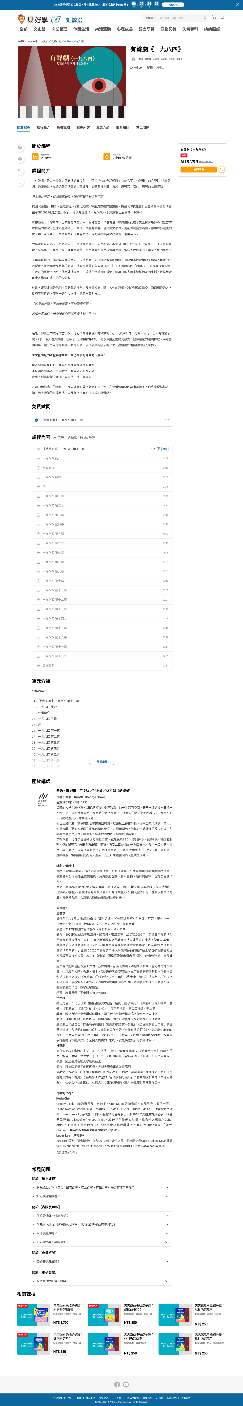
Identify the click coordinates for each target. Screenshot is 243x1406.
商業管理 (59, 29)
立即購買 (199, 169)
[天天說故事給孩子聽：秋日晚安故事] (192, 1315)
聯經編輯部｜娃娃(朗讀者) (135, 1343)
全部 (24, 29)
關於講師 (122, 128)
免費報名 (173, 4)
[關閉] (237, 4)
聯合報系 (147, 1397)
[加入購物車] (221, 169)
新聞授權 (90, 1397)
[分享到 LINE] (20, 159)
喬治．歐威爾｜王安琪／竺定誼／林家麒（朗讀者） (161, 59)
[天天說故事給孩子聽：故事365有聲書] (50, 1315)
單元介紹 (103, 128)
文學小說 (56, 41)
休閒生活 (81, 29)
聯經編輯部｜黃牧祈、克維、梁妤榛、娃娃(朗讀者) (68, 1314)
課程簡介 (43, 128)
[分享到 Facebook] (20, 147)
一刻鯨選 (148, 18)
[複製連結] (20, 171)
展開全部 (102, 761)
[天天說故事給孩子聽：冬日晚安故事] (121, 1344)
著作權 (117, 1397)
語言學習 (147, 29)
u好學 (21, 41)
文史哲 (39, 29)
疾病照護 (212, 29)
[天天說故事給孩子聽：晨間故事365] (121, 1315)
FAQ (69, 1397)
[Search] (205, 18)
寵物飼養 (168, 29)
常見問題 (142, 128)
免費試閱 (63, 128)
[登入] (222, 17)
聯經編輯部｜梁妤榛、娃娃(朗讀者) (210, 1314)
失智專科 (190, 29)
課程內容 (83, 128)
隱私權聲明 (133, 1397)
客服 (79, 1397)
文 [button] (159, 449)
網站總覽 (185, 1397)
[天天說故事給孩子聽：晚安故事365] (50, 1344)
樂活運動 (103, 29)
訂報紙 (159, 1397)
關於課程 (23, 128)
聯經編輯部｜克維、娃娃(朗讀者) (209, 1343)
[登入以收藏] (20, 182)
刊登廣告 (57, 1397)
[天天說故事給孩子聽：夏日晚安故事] (192, 1344)
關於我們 (172, 1397)
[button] (102, 420)
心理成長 (125, 29)
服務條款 (103, 1397)
